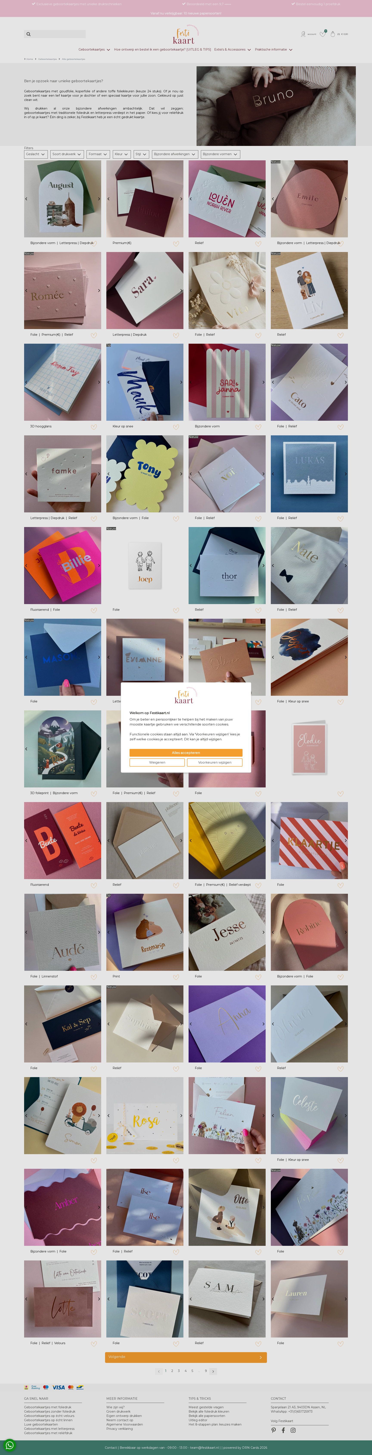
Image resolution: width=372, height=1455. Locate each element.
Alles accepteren (186, 753)
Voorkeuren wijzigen (214, 762)
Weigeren (157, 762)
